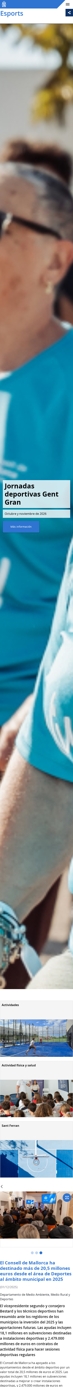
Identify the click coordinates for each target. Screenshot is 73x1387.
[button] (32, 1252)
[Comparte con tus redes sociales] (69, 12)
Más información (21, 526)
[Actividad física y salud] (36, 1098)
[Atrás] (1, 1186)
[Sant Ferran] (36, 1159)
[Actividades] (36, 1038)
